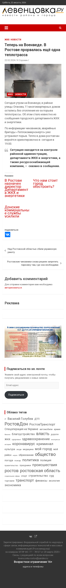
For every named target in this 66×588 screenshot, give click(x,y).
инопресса (55, 440)
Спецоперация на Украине (21, 429)
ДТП (37, 418)
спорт (24, 476)
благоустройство (23, 434)
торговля (9, 481)
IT (5, 419)
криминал (44, 444)
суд (51, 475)
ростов (12, 470)
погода (9, 460)
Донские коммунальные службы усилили (17, 211)
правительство (11, 465)
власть (42, 433)
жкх (7, 439)
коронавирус (23, 444)
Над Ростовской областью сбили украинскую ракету (32, 251)
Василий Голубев (20, 419)
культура (10, 449)
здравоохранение (36, 439)
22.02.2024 (10, 60)
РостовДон (16, 424)
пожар (17, 460)
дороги (54, 434)
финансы (41, 480)
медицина (28, 449)
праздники (25, 465)
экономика (13, 485)
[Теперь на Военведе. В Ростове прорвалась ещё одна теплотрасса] (33, 81)
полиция (45, 460)
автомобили (46, 429)
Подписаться (16, 394)
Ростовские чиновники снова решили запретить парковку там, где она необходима (32, 263)
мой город (43, 449)
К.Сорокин (22, 60)
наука (15, 455)
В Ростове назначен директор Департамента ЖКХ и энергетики (16, 188)
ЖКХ (7, 39)
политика (30, 460)
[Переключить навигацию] (6, 27)
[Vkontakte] (7, 234)
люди (18, 449)
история (8, 444)
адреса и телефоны (33, 566)
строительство (38, 475)
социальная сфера (12, 476)
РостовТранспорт (42, 424)
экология (54, 480)
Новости (16, 39)
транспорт (25, 480)
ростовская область (40, 470)
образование (26, 455)
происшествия (44, 465)
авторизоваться (13, 287)
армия (57, 429)
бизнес (7, 434)
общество (45, 454)
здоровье (16, 439)
